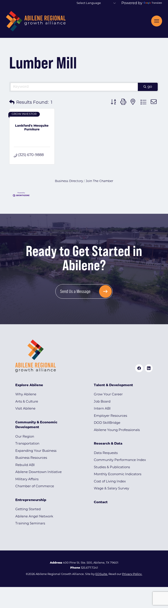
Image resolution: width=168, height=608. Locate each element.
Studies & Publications (112, 467)
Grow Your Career (108, 394)
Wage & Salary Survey (111, 488)
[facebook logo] (139, 368)
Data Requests (106, 453)
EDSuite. (101, 574)
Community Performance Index (120, 460)
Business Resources (31, 458)
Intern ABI (102, 408)
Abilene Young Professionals (117, 430)
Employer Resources (110, 416)
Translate (157, 3)
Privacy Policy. (132, 574)
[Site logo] (36, 21)
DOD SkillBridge (107, 423)
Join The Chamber (99, 181)
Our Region (24, 436)
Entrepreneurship (30, 500)
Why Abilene (25, 394)
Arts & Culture (26, 401)
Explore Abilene (29, 385)
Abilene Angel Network (34, 516)
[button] (11, 103)
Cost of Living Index (110, 481)
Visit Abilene (25, 408)
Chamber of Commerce (34, 486)
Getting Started (28, 509)
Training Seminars (30, 523)
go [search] (149, 87)
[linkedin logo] (149, 368)
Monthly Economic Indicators (117, 474)
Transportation (27, 443)
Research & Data (108, 443)
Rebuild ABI (25, 465)
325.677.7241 (89, 567)
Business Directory (69, 181)
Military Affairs (26, 479)
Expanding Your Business (35, 451)
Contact (101, 502)
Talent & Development (113, 385)
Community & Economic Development (36, 425)
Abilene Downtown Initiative (38, 472)
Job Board (102, 401)
